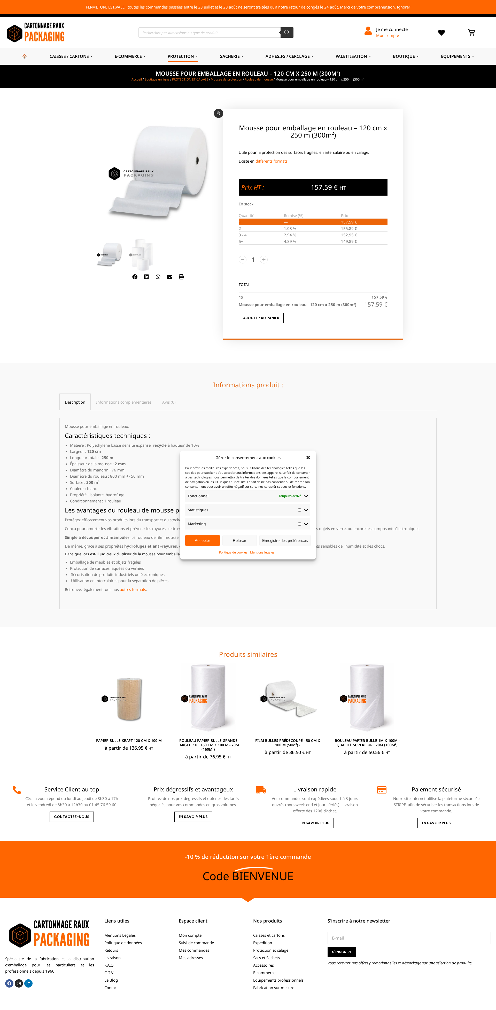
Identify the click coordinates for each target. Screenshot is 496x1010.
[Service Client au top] (17, 790)
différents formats (271, 161)
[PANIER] (471, 32)
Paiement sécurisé (436, 789)
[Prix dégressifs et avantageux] (138, 790)
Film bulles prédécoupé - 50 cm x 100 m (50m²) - (287, 742)
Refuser (239, 540)
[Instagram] (19, 983)
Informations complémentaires (123, 402)
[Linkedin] (28, 983)
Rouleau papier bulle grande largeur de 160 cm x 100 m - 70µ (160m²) (208, 745)
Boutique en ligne (156, 79)
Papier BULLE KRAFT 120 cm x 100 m (129, 740)
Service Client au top (71, 789)
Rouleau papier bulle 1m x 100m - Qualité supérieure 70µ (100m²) (367, 742)
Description (75, 402)
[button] (308, 457)
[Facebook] (9, 983)
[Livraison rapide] (260, 790)
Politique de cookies (233, 552)
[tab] (75, 402)
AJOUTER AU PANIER (261, 317)
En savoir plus (193, 816)
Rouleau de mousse (259, 79)
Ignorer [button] (403, 7)
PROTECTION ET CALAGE (190, 79)
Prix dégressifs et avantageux (193, 789)
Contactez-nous (71, 816)
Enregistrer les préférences (285, 540)
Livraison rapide (314, 789)
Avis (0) (169, 402)
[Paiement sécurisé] (381, 790)
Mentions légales (262, 552)
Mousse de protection (226, 79)
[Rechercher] (287, 32)
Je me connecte (392, 29)
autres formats (133, 589)
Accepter (202, 540)
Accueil (136, 79)
